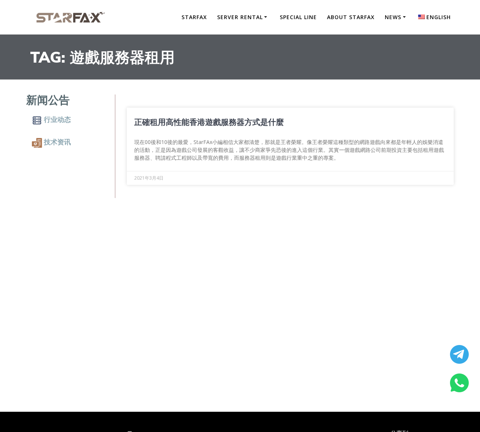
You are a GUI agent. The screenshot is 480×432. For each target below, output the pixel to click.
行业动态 (57, 119)
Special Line (298, 17)
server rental (240, 17)
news (393, 17)
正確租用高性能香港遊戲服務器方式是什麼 (209, 122)
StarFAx (194, 17)
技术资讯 (57, 142)
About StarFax (351, 17)
